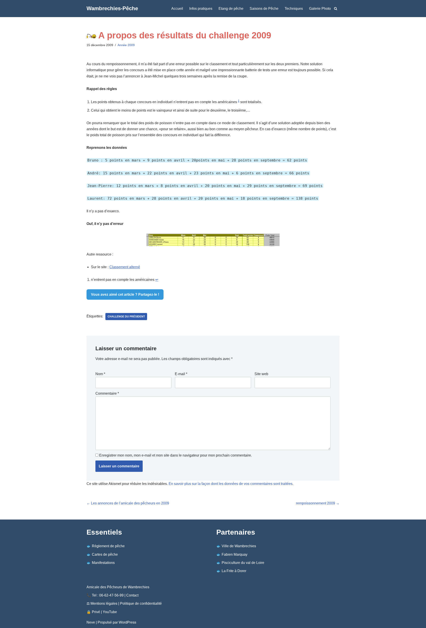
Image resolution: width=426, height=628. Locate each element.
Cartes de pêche (105, 554)
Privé (96, 612)
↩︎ (156, 280)
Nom (100, 374)
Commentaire (107, 393)
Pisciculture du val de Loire (243, 563)
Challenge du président (126, 316)
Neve (91, 622)
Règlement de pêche (108, 546)
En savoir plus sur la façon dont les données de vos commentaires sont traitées (230, 484)
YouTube (110, 612)
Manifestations (103, 563)
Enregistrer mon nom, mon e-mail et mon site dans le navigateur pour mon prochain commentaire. (175, 455)
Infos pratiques (200, 8)
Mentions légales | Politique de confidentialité (126, 603)
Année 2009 (126, 45)
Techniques (294, 8)
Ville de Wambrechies (239, 546)
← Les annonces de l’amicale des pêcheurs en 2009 (128, 503)
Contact (132, 595)
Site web (261, 374)
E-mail (181, 374)
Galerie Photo (320, 8)
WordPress (127, 622)
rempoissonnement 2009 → (317, 503)
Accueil (177, 8)
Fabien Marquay (234, 554)
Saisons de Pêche (264, 8)
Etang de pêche (231, 8)
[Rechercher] (335, 8)
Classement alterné (124, 267)
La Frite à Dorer (234, 571)
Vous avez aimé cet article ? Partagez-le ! (125, 294)
